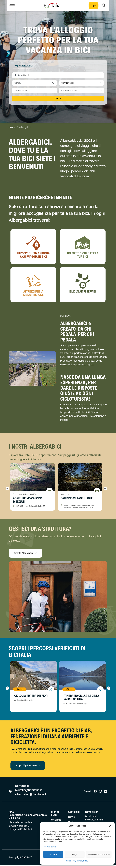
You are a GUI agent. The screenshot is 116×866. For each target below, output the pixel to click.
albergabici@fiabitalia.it (30, 794)
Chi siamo (56, 819)
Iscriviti (71, 816)
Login (93, 5)
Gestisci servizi (50, 847)
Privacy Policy (82, 861)
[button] (110, 825)
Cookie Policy (71, 861)
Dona (71, 821)
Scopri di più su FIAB (26, 765)
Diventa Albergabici (24, 553)
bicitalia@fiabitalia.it (28, 790)
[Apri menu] (12, 5)
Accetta (53, 854)
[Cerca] (103, 5)
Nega (74, 854)
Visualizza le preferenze (99, 854)
